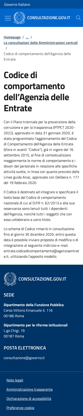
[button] (20, 407)
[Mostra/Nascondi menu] (8, 18)
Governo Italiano (17, 4)
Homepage (12, 37)
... (27, 37)
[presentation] (78, 18)
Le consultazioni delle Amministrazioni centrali (41, 42)
